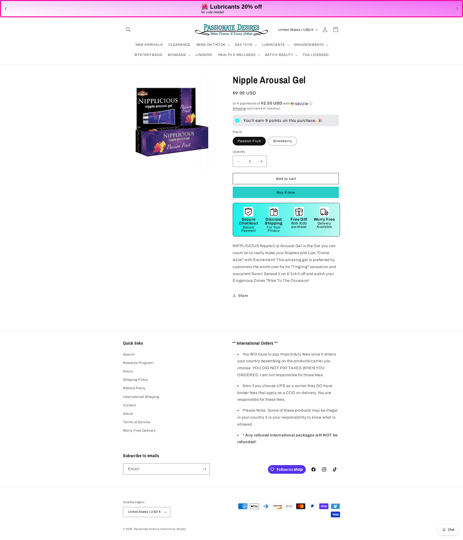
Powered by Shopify (173, 528)
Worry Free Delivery (139, 430)
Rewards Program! (138, 363)
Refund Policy (134, 388)
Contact (129, 405)
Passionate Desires (147, 528)
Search (129, 354)
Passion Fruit (249, 141)
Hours (128, 371)
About (128, 413)
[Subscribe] (204, 469)
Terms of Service (136, 422)
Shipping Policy (135, 380)
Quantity (239, 151)
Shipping (239, 108)
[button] (128, 29)
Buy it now (286, 192)
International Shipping (141, 397)
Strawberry (282, 141)
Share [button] (243, 295)
